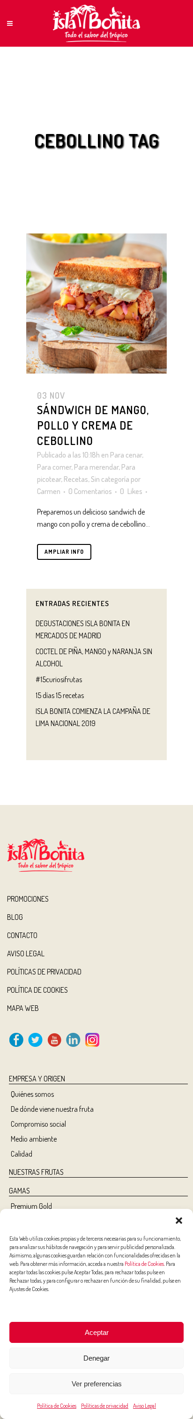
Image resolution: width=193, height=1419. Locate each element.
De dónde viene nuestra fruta (52, 1109)
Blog (15, 917)
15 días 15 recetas (60, 695)
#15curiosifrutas (59, 679)
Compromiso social (38, 1124)
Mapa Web (23, 1008)
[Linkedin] (73, 1044)
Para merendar (96, 467)
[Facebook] (16, 1044)
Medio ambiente (34, 1139)
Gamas (19, 1190)
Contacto (22, 935)
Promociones (28, 899)
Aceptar (97, 1332)
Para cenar (126, 454)
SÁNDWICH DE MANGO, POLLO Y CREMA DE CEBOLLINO (93, 425)
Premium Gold (31, 1206)
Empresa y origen (37, 1078)
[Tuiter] (35, 1044)
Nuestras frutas (36, 1172)
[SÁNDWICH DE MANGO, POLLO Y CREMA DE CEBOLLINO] (96, 303)
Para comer (54, 467)
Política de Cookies (144, 1263)
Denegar (96, 1358)
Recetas (76, 479)
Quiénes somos (32, 1094)
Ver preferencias (97, 1384)
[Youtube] (54, 1044)
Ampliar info (64, 551)
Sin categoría (110, 479)
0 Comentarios (90, 491)
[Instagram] (92, 1044)
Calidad (21, 1153)
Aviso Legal (144, 1405)
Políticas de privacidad (104, 1405)
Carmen (48, 491)
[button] (179, 1220)
